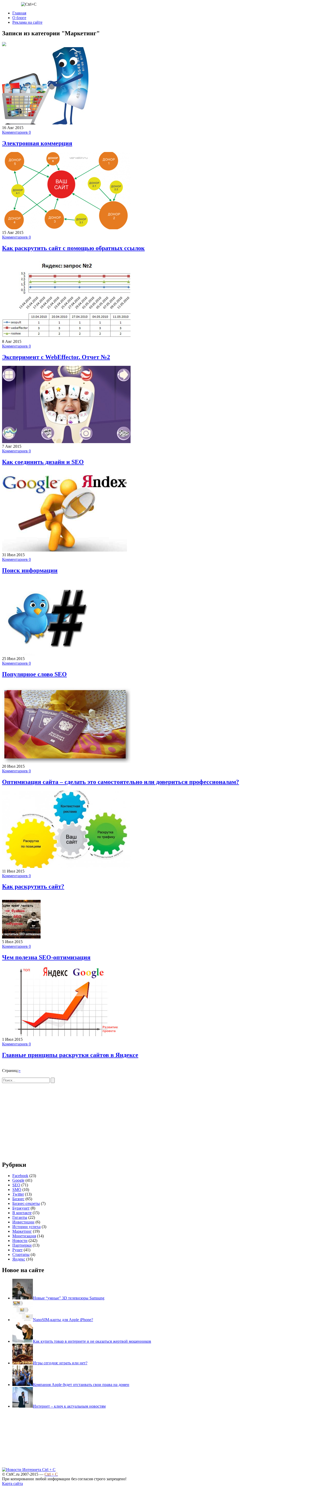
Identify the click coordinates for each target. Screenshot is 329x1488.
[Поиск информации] (64, 550)
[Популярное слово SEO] (58, 654)
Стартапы (21, 1254)
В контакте (22, 1213)
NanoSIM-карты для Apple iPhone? (63, 1319)
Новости (20, 1240)
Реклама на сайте (27, 22)
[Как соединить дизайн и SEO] (66, 441)
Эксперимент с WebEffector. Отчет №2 (56, 357)
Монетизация (24, 1236)
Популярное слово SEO (34, 674)
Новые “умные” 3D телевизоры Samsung (68, 1298)
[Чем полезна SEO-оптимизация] (21, 937)
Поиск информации (30, 570)
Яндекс (18, 1259)
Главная (19, 13)
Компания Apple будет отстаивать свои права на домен (81, 1384)
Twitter (18, 1194)
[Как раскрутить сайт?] (66, 866)
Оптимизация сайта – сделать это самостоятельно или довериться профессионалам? (120, 782)
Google (18, 1180)
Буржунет (21, 1208)
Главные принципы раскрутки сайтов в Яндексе (70, 1055)
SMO (16, 1189)
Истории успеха (26, 1226)
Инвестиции (23, 1222)
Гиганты (19, 1217)
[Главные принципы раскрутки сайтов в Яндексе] (66, 1035)
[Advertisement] (45, 1119)
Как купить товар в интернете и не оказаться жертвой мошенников (92, 1341)
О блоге (19, 17)
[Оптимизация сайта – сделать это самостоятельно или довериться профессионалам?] (66, 761)
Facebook (20, 1175)
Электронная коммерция (37, 143)
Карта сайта (12, 1483)
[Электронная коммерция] (45, 123)
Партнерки (22, 1245)
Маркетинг (22, 1231)
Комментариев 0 (16, 132)
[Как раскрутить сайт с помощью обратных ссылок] (66, 228)
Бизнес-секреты (26, 1203)
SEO (16, 1185)
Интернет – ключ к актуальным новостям (69, 1406)
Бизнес (18, 1199)
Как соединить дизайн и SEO (43, 462)
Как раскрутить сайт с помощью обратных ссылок (73, 248)
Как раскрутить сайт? (33, 886)
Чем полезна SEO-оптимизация (46, 957)
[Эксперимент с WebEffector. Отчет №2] (66, 337)
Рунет (17, 1250)
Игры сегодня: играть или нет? (60, 1363)
